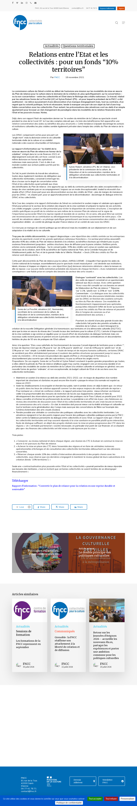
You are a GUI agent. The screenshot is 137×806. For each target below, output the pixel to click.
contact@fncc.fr (28, 791)
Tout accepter (95, 799)
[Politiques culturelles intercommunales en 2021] (40, 553)
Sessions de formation (23, 633)
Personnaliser (127, 799)
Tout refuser (111, 799)
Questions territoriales (78, 46)
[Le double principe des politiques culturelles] (96, 553)
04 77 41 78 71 (29, 788)
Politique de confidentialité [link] (69, 803)
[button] (123, 22)
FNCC (57, 77)
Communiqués (65, 631)
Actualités (52, 46)
